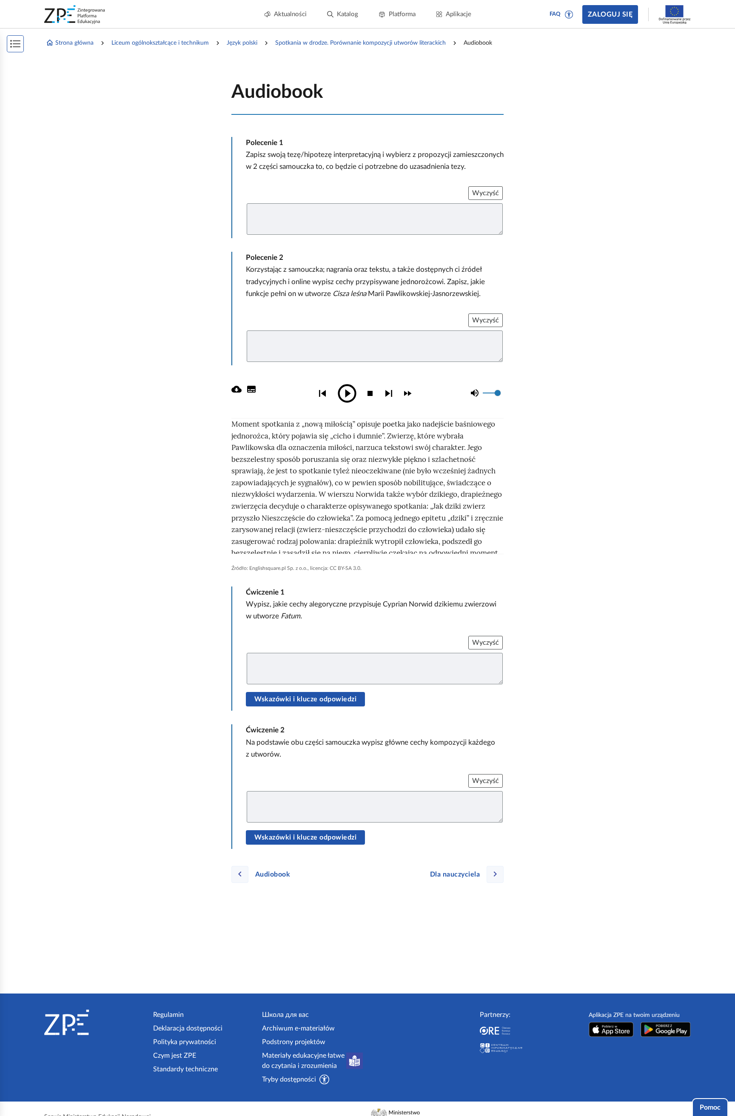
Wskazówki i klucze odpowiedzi (305, 699)
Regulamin (168, 1014)
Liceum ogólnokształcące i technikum (160, 43)
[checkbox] (407, 393)
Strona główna (74, 43)
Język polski (242, 43)
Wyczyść (485, 193)
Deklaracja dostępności (187, 1028)
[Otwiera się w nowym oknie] (611, 1029)
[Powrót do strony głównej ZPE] (74, 14)
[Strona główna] (95, 1022)
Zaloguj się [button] (610, 14)
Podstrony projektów (293, 1042)
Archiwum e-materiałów (298, 1028)
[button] (569, 14)
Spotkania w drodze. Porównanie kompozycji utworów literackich (360, 43)
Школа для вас (285, 1014)
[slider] (498, 393)
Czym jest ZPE (174, 1055)
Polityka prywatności (184, 1042)
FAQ (555, 14)
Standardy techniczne (185, 1069)
